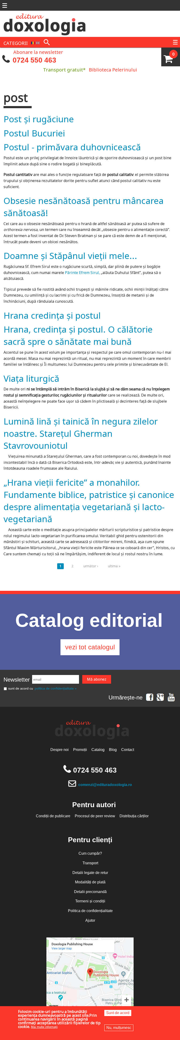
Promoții (80, 750)
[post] (33, 42)
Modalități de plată (90, 882)
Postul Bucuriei (34, 133)
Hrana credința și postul (52, 315)
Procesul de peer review (95, 816)
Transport (90, 863)
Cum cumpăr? (90, 853)
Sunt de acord (117, 1013)
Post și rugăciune (39, 119)
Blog (113, 750)
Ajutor (90, 920)
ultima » (114, 566)
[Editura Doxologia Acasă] (45, 23)
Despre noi (59, 750)
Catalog (98, 750)
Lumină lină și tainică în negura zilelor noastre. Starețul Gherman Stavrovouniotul (81, 433)
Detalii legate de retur (90, 873)
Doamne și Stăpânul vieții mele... (70, 256)
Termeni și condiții (90, 901)
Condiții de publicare (53, 816)
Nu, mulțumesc (118, 1028)
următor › (90, 566)
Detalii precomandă (90, 892)
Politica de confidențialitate (90, 911)
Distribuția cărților (134, 816)
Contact (127, 750)
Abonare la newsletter (38, 52)
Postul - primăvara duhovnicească (72, 147)
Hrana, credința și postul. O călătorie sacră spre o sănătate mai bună (78, 335)
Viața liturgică (31, 378)
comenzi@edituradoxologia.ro (105, 785)
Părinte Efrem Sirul (81, 272)
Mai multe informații (44, 1027)
